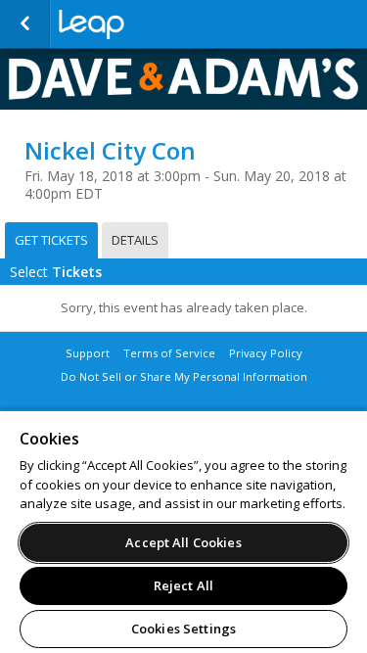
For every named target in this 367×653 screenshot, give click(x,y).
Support (88, 353)
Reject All (183, 585)
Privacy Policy (265, 353)
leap (156, 24)
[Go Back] (25, 24)
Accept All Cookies (183, 542)
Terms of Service (169, 353)
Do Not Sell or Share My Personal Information (184, 376)
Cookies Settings (183, 628)
